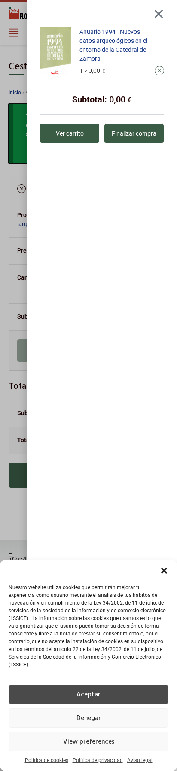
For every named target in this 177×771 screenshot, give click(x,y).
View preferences (88, 742)
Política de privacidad (98, 760)
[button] (164, 570)
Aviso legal (140, 760)
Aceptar (88, 695)
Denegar (88, 718)
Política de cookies (46, 760)
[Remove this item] (159, 70)
